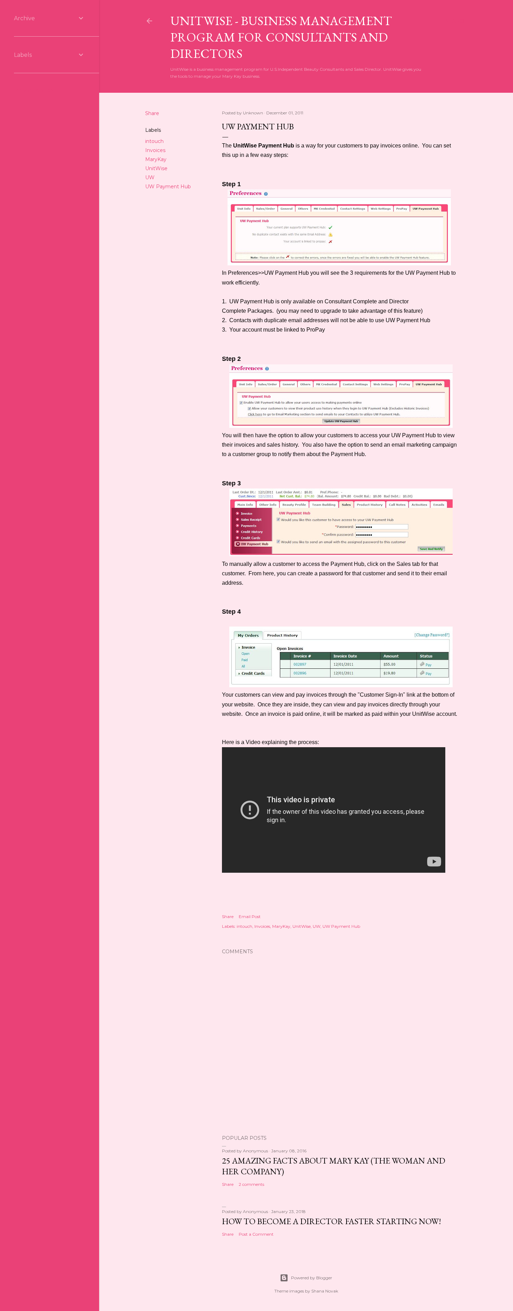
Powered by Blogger (311, 1277)
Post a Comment (256, 1234)
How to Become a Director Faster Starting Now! (331, 1221)
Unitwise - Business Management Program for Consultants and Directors (281, 37)
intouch (154, 141)
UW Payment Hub (168, 186)
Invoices (155, 150)
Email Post (250, 916)
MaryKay (155, 159)
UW (150, 177)
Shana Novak (324, 1291)
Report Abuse (33, 90)
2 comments (251, 1184)
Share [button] (152, 113)
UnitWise (156, 168)
